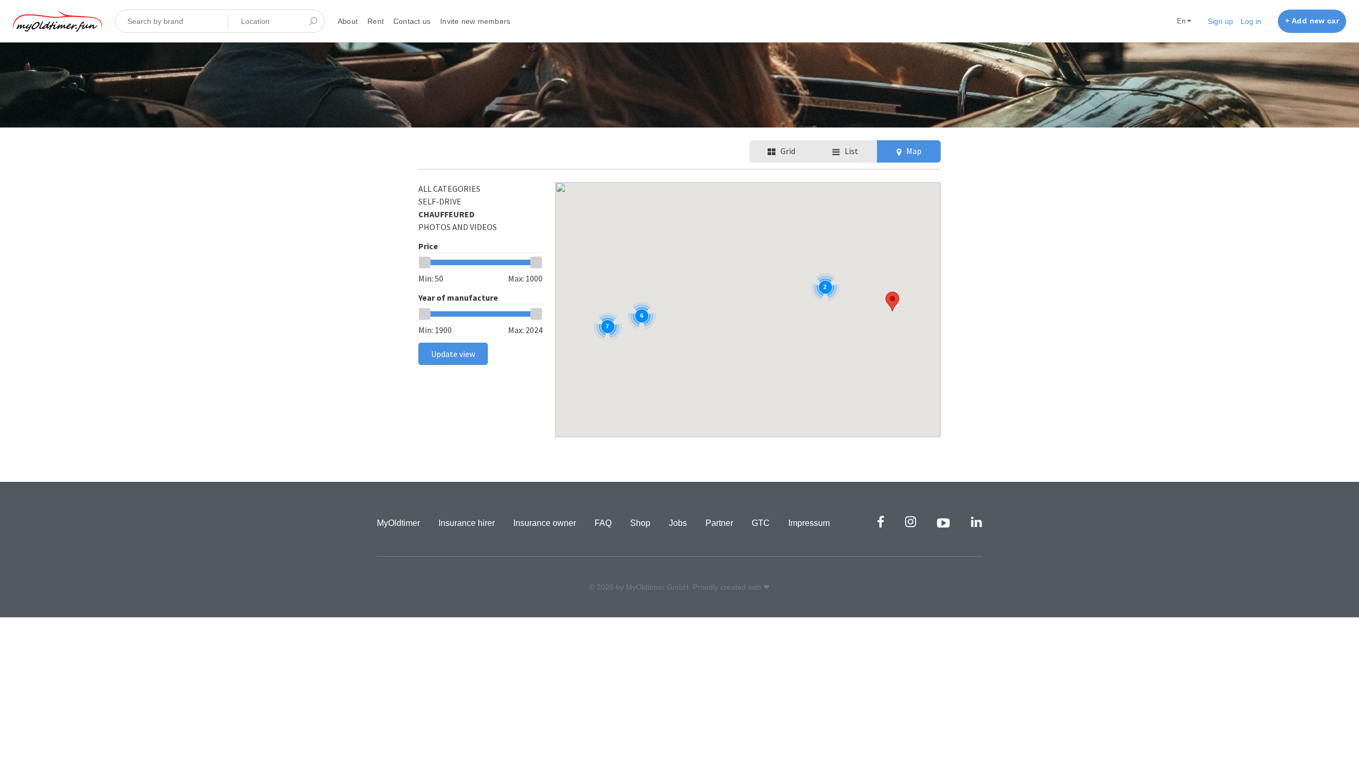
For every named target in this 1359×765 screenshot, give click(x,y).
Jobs (678, 523)
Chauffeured (446, 214)
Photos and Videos (457, 227)
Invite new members (475, 21)
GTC (761, 523)
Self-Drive (439, 201)
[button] (892, 301)
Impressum (809, 523)
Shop (640, 523)
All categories (449, 188)
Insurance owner (544, 523)
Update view (453, 353)
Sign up (1220, 21)
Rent (375, 21)
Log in (1251, 21)
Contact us (412, 21)
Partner (719, 523)
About (348, 21)
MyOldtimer (398, 523)
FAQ (603, 523)
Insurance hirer (466, 523)
